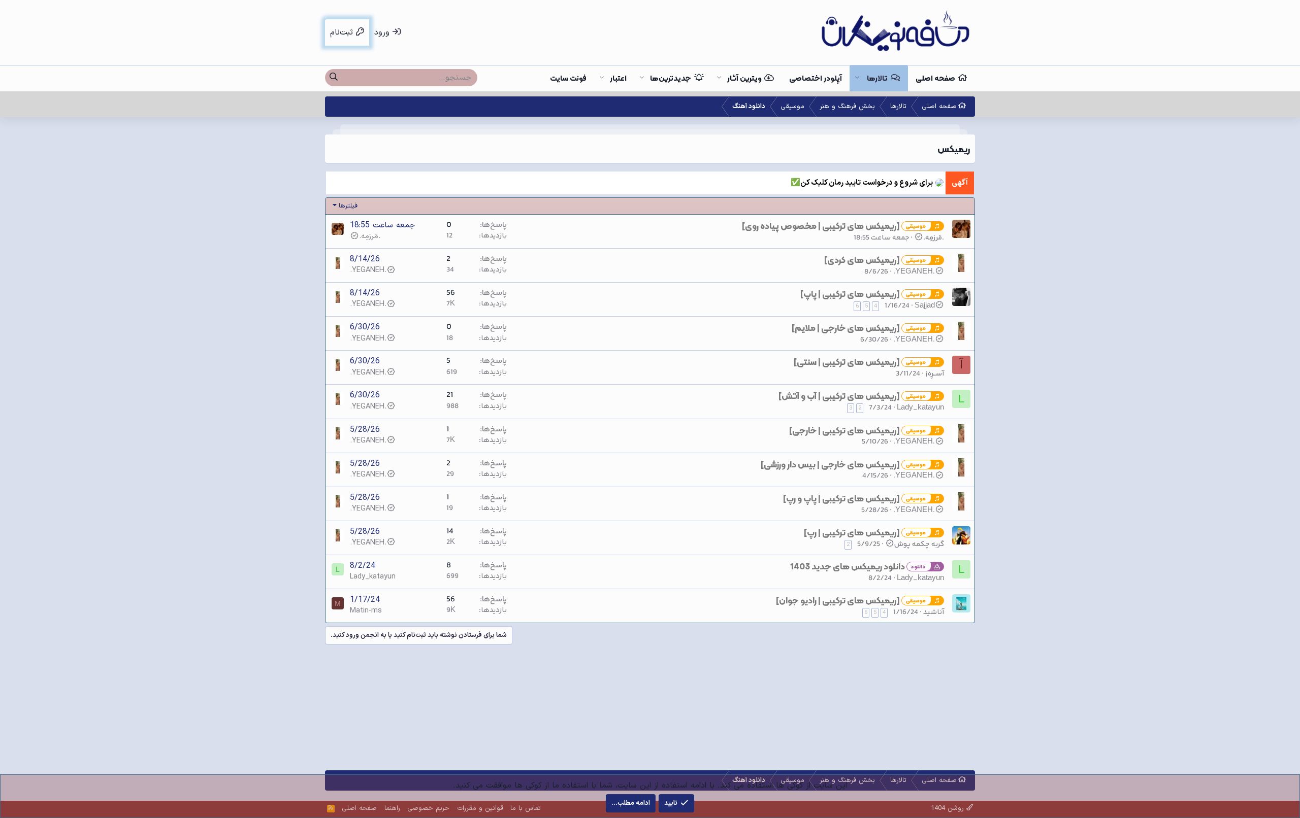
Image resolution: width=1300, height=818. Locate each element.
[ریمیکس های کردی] (862, 259)
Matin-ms (366, 610)
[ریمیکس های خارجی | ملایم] (846, 327)
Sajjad (925, 306)
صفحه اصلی (935, 78)
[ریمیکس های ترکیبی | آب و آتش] (839, 395)
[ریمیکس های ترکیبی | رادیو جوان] (838, 600)
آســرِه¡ (934, 374)
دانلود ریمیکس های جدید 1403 (847, 566)
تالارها (877, 78)
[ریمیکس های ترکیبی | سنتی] (847, 361)
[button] (857, 78)
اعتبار (618, 78)
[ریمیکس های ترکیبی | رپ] (852, 532)
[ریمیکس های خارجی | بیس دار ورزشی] (830, 464)
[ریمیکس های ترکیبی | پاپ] (850, 293)
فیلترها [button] (348, 206)
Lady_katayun (920, 408)
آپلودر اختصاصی (815, 78)
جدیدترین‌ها (670, 78)
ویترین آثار (744, 78)
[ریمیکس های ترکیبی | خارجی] (844, 430)
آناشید (933, 612)
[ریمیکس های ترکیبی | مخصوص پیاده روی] (821, 225)
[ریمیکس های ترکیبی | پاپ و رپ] (841, 498)
